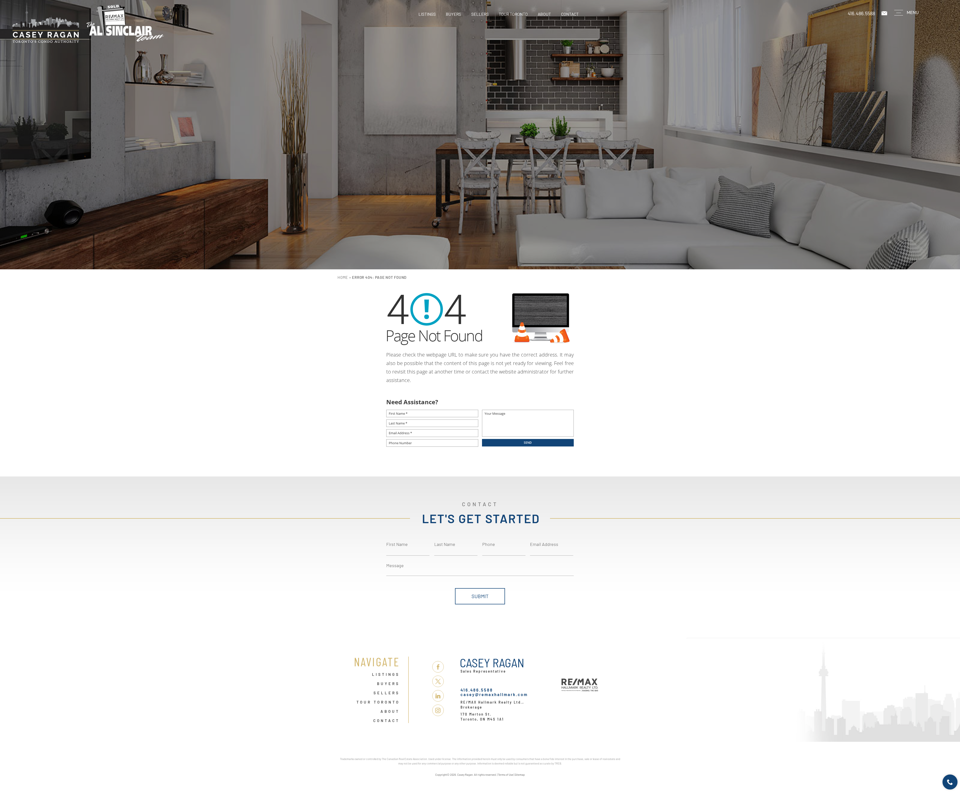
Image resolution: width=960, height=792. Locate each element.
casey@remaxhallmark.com (494, 694)
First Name (397, 544)
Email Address (544, 544)
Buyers (453, 13)
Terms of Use (505, 774)
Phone (488, 544)
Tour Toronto (513, 13)
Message (395, 565)
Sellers (480, 13)
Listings (427, 13)
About (544, 13)
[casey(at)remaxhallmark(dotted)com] (885, 13)
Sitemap (520, 774)
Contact (570, 13)
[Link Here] (120, 22)
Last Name (444, 544)
